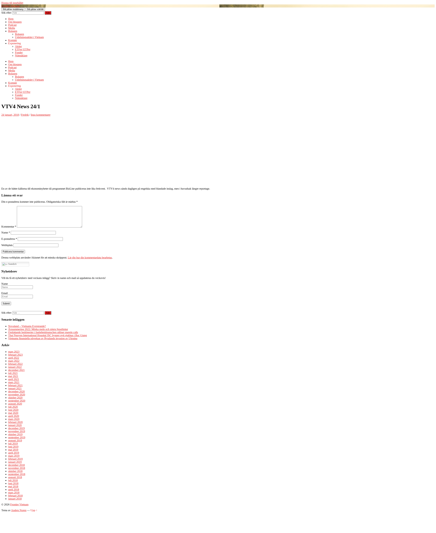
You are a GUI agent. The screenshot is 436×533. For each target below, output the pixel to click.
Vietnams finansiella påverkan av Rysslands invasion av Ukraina (42, 338)
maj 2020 (13, 412)
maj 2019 (13, 449)
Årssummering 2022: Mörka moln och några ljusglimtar (38, 329)
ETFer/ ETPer (22, 49)
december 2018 (16, 465)
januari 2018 (15, 498)
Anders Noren (18, 510)
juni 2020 (13, 409)
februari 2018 (15, 495)
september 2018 (16, 474)
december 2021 (16, 370)
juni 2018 (13, 483)
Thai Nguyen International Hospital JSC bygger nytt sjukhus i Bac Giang (47, 335)
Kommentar (8, 226)
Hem (10, 18)
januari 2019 (15, 462)
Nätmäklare (21, 55)
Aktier (18, 46)
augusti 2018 (15, 477)
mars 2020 (13, 419)
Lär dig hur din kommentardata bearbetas (90, 257)
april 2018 (13, 489)
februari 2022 (15, 363)
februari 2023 (15, 354)
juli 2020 (13, 406)
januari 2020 (15, 425)
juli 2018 (13, 480)
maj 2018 (13, 486)
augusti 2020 (15, 403)
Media (11, 28)
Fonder (19, 52)
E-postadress (9, 238)
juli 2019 (13, 443)
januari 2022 (15, 367)
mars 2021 (13, 382)
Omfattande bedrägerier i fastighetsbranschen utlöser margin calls (43, 332)
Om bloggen (15, 21)
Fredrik (25, 114)
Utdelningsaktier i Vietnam (29, 37)
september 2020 (16, 400)
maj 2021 (13, 376)
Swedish (12, 264)
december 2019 (16, 428)
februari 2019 (15, 458)
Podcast (12, 24)
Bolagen (12, 31)
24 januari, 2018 (10, 114)
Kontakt (12, 40)
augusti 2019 (15, 440)
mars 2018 (13, 492)
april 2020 (13, 416)
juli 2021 (13, 373)
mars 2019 (13, 455)
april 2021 (13, 379)
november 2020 (16, 394)
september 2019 (16, 437)
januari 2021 (15, 388)
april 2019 (13, 452)
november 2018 (16, 468)
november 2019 (16, 431)
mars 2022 (13, 360)
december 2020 (16, 391)
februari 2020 (15, 422)
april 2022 (13, 357)
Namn (5, 232)
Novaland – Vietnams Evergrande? (27, 326)
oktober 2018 (15, 471)
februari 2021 (15, 385)
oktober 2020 (15, 397)
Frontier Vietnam (10, 5)
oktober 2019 (15, 434)
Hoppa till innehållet (12, 2)
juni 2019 (13, 446)
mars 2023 (13, 351)
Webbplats (7, 245)
